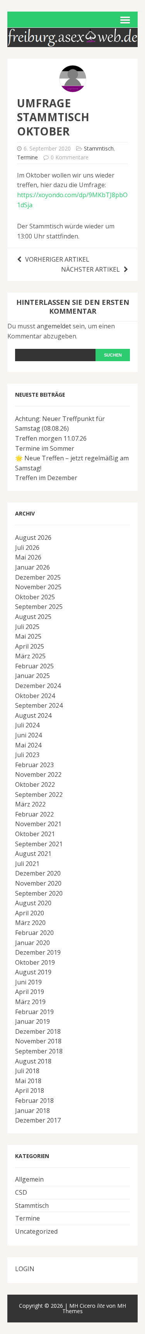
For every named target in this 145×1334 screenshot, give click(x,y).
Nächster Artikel (90, 269)
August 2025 (33, 616)
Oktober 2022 (35, 784)
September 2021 (39, 844)
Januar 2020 (32, 942)
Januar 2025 (32, 675)
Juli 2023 (27, 755)
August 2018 (33, 1061)
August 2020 (33, 903)
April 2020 (29, 913)
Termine (27, 157)
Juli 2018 (27, 1071)
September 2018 (39, 1051)
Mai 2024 (28, 745)
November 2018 (38, 1041)
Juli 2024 (27, 725)
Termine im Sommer (44, 448)
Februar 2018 (34, 1100)
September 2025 (39, 606)
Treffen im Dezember (46, 477)
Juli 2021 (27, 863)
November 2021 (38, 824)
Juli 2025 (27, 626)
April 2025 (29, 646)
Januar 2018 (32, 1110)
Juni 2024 (28, 735)
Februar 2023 (34, 765)
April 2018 (29, 1090)
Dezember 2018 (38, 1031)
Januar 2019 (32, 1021)
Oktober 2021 (35, 834)
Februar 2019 (34, 1012)
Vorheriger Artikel (57, 259)
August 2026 (33, 537)
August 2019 (33, 972)
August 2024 (33, 715)
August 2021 (33, 853)
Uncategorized (36, 1231)
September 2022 (39, 794)
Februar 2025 (34, 666)
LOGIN (24, 1269)
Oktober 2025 (35, 597)
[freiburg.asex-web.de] (72, 42)
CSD (21, 1192)
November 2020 (38, 883)
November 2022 (38, 774)
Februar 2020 (34, 932)
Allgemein (29, 1179)
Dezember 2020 (38, 873)
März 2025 (30, 656)
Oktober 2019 (35, 962)
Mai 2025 (28, 636)
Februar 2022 (34, 814)
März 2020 (30, 922)
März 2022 (30, 804)
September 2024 (39, 705)
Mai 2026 (28, 557)
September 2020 (39, 893)
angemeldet (54, 326)
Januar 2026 (32, 567)
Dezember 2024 (38, 685)
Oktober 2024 (35, 696)
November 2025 (38, 587)
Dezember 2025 (38, 577)
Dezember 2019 (38, 952)
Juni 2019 (28, 982)
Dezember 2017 (38, 1120)
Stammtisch (99, 148)
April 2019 (29, 991)
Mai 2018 (28, 1081)
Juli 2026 (27, 547)
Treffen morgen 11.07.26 (51, 438)
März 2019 (30, 1002)
